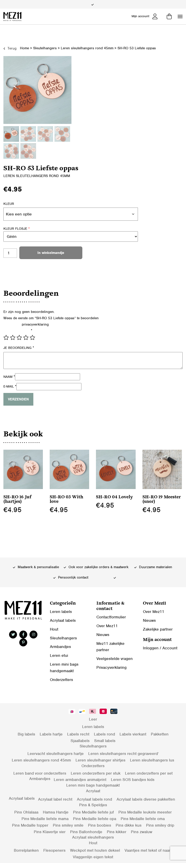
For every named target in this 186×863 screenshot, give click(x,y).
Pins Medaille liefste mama (45, 818)
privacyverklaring (35, 324)
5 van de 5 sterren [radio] (32, 337)
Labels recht (78, 734)
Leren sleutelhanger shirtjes (100, 760)
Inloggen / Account (160, 647)
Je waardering (17, 330)
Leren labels (61, 611)
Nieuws (102, 634)
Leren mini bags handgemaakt (93, 785)
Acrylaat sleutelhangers (93, 837)
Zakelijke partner (158, 629)
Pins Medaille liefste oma (143, 818)
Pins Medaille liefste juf (93, 812)
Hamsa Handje (56, 812)
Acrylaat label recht (55, 799)
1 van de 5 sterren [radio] (6, 337)
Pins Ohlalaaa (26, 812)
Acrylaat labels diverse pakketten (146, 799)
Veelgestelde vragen (114, 658)
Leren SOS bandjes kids (132, 779)
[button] (180, 16)
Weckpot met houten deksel (95, 850)
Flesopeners (54, 850)
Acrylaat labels (63, 620)
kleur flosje (16, 229)
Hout (54, 629)
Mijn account (140, 16)
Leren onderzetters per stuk (95, 773)
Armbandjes (60, 646)
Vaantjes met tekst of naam (148, 850)
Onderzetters (61, 679)
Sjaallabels (80, 740)
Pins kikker (116, 831)
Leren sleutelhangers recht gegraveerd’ (123, 753)
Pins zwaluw (141, 831)
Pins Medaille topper (30, 825)
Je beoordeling (18, 347)
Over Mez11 (107, 625)
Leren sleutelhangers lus (152, 760)
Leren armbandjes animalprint (80, 779)
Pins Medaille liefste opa (94, 818)
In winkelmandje (50, 253)
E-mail (9, 386)
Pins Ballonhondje (86, 831)
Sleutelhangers (45, 48)
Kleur (8, 204)
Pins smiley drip (160, 825)
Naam (9, 376)
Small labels (104, 740)
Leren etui (59, 655)
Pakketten (160, 734)
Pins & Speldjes (93, 804)
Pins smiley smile (68, 825)
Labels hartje (51, 734)
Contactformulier (111, 617)
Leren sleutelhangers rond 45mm (87, 48)
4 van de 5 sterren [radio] (26, 337)
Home (24, 48)
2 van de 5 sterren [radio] (12, 337)
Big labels (26, 734)
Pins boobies (99, 825)
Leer (93, 719)
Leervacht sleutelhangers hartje (55, 753)
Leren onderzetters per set (149, 773)
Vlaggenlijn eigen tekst (93, 856)
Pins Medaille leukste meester (145, 812)
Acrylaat (93, 790)
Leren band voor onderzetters (39, 773)
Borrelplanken (26, 850)
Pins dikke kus (129, 825)
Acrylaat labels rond (94, 799)
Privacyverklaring (111, 667)
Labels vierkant (133, 734)
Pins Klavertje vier (50, 831)
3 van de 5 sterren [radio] (19, 337)
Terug (11, 48)
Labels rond (104, 734)
